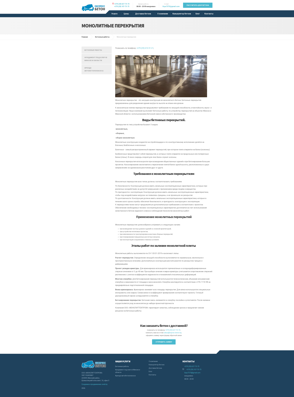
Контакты (208, 14)
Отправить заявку (164, 342)
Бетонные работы (93, 50)
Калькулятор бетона (181, 14)
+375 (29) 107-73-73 (121, 6)
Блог (198, 14)
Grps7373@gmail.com (171, 6)
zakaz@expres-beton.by (172, 333)
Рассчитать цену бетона (198, 5)
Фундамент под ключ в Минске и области (95, 58)
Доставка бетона (143, 14)
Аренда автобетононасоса (93, 69)
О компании (162, 14)
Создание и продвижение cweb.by (94, 384)
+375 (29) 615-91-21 (145, 48)
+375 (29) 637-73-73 (121, 4)
